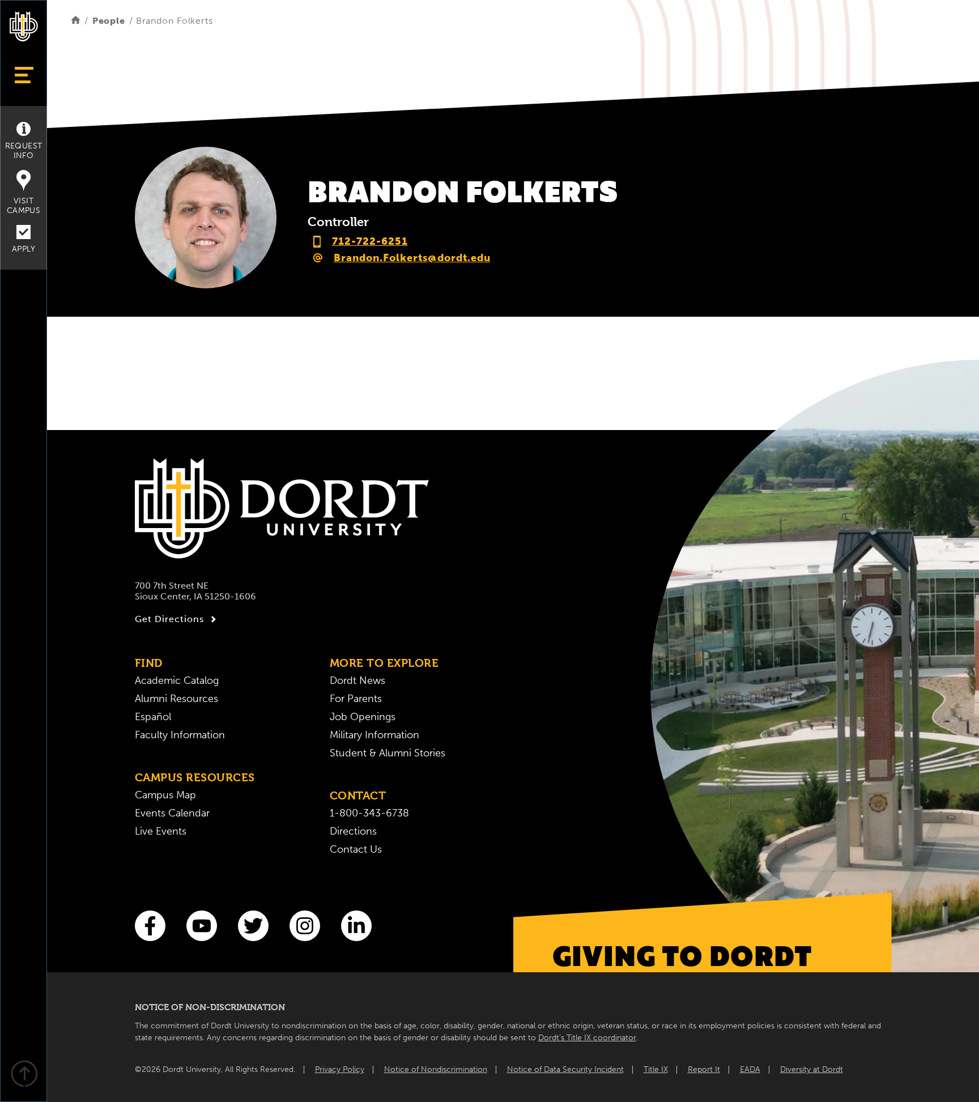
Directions (353, 831)
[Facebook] (150, 925)
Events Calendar (172, 813)
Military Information (374, 735)
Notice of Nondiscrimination (435, 1069)
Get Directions (169, 619)
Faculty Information (180, 735)
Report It (704, 1069)
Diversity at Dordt (811, 1069)
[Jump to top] (24, 1075)
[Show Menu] (23, 75)
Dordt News (357, 680)
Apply (23, 249)
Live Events (160, 831)
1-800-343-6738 (369, 813)
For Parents (356, 698)
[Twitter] (253, 925)
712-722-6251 (370, 241)
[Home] (76, 20)
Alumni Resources (176, 698)
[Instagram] (305, 925)
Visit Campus (23, 205)
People (108, 20)
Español (153, 716)
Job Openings (362, 716)
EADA (750, 1069)
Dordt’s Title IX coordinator (587, 1038)
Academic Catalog (177, 680)
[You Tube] (201, 925)
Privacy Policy (339, 1069)
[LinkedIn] (356, 925)
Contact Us (356, 849)
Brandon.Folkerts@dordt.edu (412, 258)
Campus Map (165, 795)
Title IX (656, 1069)
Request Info (23, 150)
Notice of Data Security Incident (565, 1069)
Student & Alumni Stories (387, 753)
